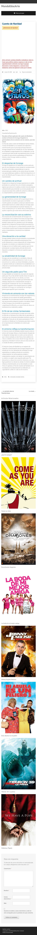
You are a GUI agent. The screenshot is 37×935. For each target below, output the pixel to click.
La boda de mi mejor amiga (10, 623)
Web (5, 903)
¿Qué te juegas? (6, 455)
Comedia (18, 377)
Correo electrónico (7, 898)
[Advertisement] (18, 44)
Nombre (6, 890)
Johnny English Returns (8, 679)
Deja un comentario (27, 72)
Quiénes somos (6, 929)
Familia (22, 377)
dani (17, 72)
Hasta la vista (6, 511)
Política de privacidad (8, 932)
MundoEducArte (10, 6)
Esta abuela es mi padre (9, 736)
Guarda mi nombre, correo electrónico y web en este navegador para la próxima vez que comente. (18, 912)
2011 (5, 377)
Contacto (21, 931)
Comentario (7, 868)
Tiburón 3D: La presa (8, 792)
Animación (12, 377)
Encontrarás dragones (8, 567)
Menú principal (20, 13)
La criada (32, 391)
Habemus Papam (6, 848)
